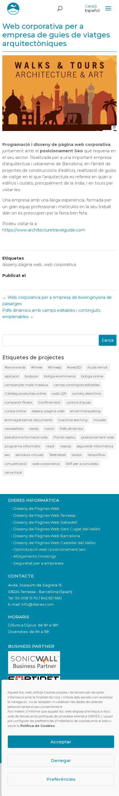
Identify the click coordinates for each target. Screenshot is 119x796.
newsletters (14, 428)
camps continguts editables (76, 385)
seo (7, 455)
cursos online (15, 411)
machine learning (73, 420)
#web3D (74, 367)
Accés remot (97, 367)
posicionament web (97, 437)
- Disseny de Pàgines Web (35, 508)
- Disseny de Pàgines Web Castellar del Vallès (53, 542)
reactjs (65, 446)
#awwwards (15, 367)
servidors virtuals (29, 455)
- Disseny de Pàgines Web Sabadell (44, 522)
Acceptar (61, 741)
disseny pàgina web (22, 264)
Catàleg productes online (25, 393)
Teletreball (57, 455)
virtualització (16, 463)
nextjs (34, 428)
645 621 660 (51, 598)
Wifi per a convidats (82, 463)
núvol (49, 428)
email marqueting (85, 411)
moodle (99, 420)
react (50, 446)
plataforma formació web (26, 437)
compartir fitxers (18, 402)
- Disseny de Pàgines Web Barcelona (45, 535)
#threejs (54, 367)
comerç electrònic (86, 393)
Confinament (49, 402)
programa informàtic (22, 446)
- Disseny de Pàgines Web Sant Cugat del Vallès (55, 529)
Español (92, 10)
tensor (77, 455)
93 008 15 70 (26, 598)
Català (91, 6)
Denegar (61, 760)
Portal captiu (64, 437)
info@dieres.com (37, 604)
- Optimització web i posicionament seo (48, 549)
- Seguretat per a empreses (37, 563)
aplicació (12, 376)
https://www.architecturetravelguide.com (43, 230)
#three (36, 367)
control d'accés (78, 402)
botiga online (92, 376)
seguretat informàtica (95, 446)
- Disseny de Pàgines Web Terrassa (43, 515)
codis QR (59, 393)
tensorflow (96, 455)
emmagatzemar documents (28, 420)
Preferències (61, 779)
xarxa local (13, 472)
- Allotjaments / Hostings (33, 556)
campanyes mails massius (26, 385)
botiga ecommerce (59, 376)
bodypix (31, 376)
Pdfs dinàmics (71, 428)
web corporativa (60, 264)
